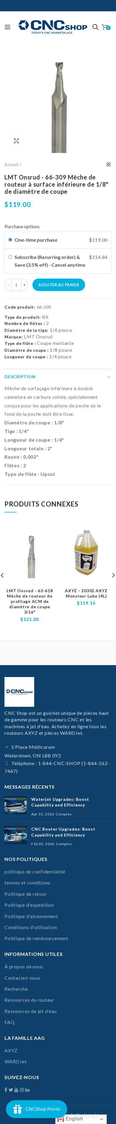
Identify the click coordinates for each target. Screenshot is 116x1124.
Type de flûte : (20, 343)
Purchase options (22, 226)
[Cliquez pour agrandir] (16, 141)
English (73, 1118)
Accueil (11, 164)
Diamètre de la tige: (26, 330)
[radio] (10, 240)
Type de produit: (22, 317)
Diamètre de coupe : (26, 350)
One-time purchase (36, 240)
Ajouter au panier (58, 284)
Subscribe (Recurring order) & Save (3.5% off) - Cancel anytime (50, 261)
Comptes (64, 814)
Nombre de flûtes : (24, 323)
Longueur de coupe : (26, 356)
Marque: (13, 336)
